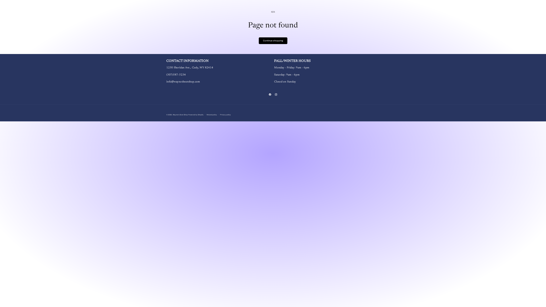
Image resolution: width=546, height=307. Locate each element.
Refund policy (212, 115)
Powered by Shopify (196, 115)
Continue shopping (273, 41)
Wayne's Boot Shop (180, 115)
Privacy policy (225, 115)
